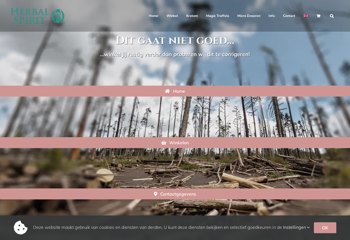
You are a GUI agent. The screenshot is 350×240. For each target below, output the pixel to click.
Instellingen (295, 227)
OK (325, 227)
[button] (332, 15)
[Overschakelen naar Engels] (306, 15)
